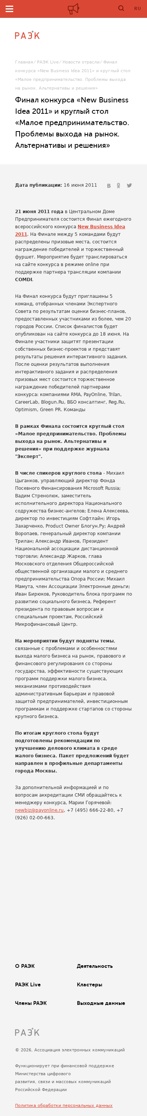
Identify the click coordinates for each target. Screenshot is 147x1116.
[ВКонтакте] (109, 185)
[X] (129, 185)
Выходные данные (101, 1003)
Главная (24, 62)
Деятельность (95, 966)
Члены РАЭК (31, 1003)
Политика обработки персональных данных (64, 1105)
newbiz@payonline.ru (39, 810)
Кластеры (89, 984)
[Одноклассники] (119, 185)
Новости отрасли (81, 62)
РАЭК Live (48, 62)
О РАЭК (25, 966)
